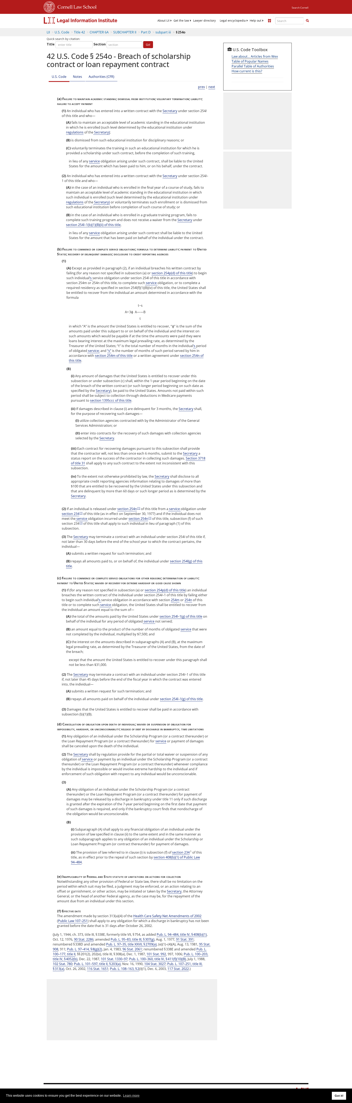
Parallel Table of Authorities (253, 66)
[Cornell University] (49, 6)
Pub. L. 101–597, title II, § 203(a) (97, 964)
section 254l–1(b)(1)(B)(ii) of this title (93, 225)
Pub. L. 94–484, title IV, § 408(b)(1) (182, 934)
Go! (148, 44)
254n (188, 600)
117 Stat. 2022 (178, 968)
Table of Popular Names (250, 61)
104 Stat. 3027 (155, 964)
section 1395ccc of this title (110, 400)
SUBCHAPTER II (124, 32)
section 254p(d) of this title (172, 273)
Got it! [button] (339, 1095)
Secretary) (101, 132)
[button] (307, 20)
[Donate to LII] (269, 21)
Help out (255, 20)
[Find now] (307, 21)
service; (93, 350)
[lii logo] (89, 20)
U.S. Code (62, 32)
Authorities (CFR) (101, 76)
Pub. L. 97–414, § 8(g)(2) (84, 949)
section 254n (127, 509)
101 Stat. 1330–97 (114, 959)
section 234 (70, 513)
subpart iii (163, 32)
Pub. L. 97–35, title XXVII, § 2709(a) (131, 944)
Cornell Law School (76, 6)
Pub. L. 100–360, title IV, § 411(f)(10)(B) (157, 959)
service (94, 161)
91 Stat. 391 (185, 939)
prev (201, 87)
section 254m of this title (114, 355)
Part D (146, 32)
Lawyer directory (204, 20)
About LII (163, 20)
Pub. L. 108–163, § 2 (124, 968)
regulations (75, 132)
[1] (138, 507)
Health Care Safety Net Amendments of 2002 (167, 916)
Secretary (170, 111)
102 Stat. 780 (62, 964)
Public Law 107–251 (73, 921)
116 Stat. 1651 (97, 968)
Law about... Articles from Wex (255, 56)
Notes (77, 76)
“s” (109, 350)
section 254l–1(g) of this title (181, 616)
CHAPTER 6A (99, 32)
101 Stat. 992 (156, 954)
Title (51, 44)
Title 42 (79, 32)
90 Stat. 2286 (84, 939)
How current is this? (247, 71)
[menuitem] (163, 21)
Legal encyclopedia (233, 20)
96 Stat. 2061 (132, 949)
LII (48, 32)
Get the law (181, 20)
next (211, 87)
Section (100, 44)
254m (175, 600)
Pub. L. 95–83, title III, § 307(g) (132, 939)
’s (90, 278)
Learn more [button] (131, 1095)
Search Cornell (300, 7)
